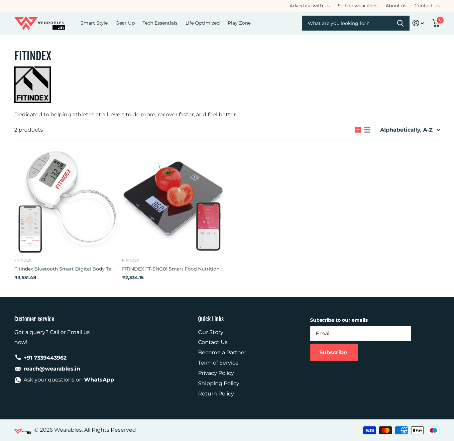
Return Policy (216, 393)
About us (396, 6)
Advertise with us (309, 6)
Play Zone (239, 23)
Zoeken (401, 23)
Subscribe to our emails (339, 320)
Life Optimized (202, 23)
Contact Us (213, 342)
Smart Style (94, 23)
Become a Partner (222, 352)
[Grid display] (358, 130)
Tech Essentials (160, 23)
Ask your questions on (69, 380)
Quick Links (211, 319)
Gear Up (125, 23)
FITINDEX (22, 260)
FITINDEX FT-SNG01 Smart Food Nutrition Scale (173, 269)
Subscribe (334, 352)
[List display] (367, 130)
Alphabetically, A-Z (406, 130)
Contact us (427, 6)
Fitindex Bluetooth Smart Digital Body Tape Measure (65, 269)
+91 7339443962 (45, 358)
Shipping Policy (218, 383)
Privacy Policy (216, 373)
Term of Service (218, 363)
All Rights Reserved (110, 430)
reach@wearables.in (52, 369)
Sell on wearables (358, 6)
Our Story (210, 332)
